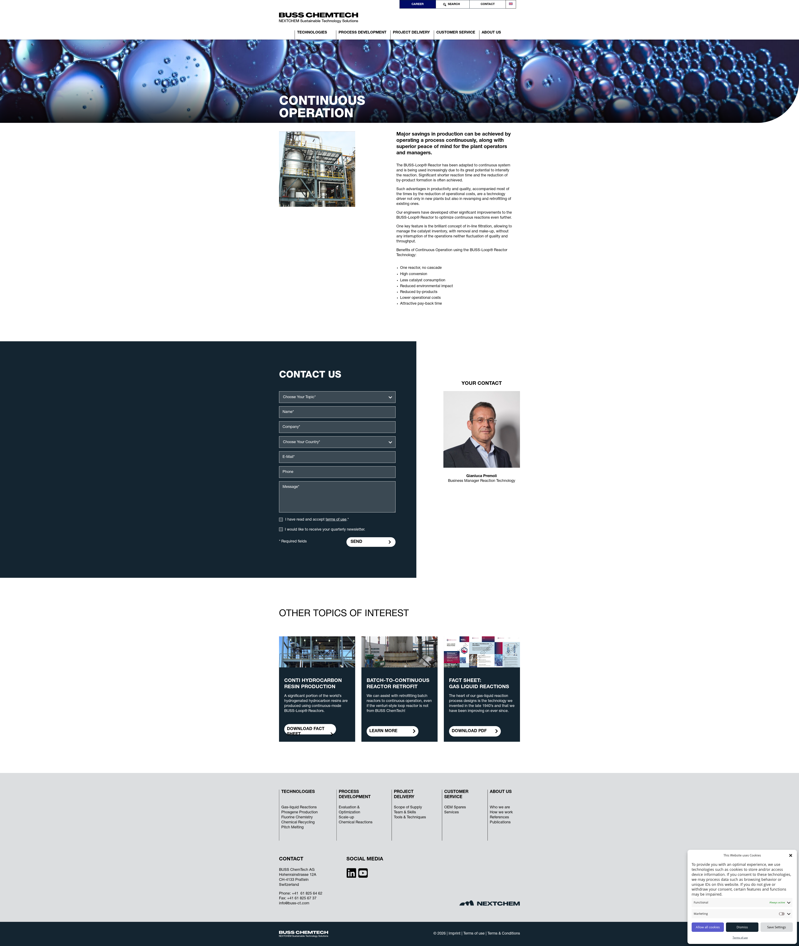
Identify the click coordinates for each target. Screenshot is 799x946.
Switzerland (289, 885)
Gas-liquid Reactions (299, 807)
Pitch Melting (292, 827)
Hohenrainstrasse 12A (297, 875)
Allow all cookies (708, 927)
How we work (501, 812)
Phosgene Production (299, 812)
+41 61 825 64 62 (307, 894)
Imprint (455, 934)
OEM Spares (455, 807)
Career (418, 4)
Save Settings (776, 927)
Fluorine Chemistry (297, 817)
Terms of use (740, 937)
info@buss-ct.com (294, 903)
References (499, 817)
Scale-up (346, 817)
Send (356, 542)
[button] (791, 855)
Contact (488, 4)
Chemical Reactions (355, 822)
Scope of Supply (408, 807)
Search (454, 4)
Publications (500, 822)
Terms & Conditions (504, 934)
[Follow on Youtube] (363, 873)
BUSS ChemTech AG (297, 870)
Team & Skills (405, 812)
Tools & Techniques (410, 817)
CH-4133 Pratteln (294, 880)
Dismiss (742, 927)
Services (451, 812)
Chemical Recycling (298, 822)
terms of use (336, 520)
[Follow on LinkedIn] (351, 873)
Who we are (500, 807)
